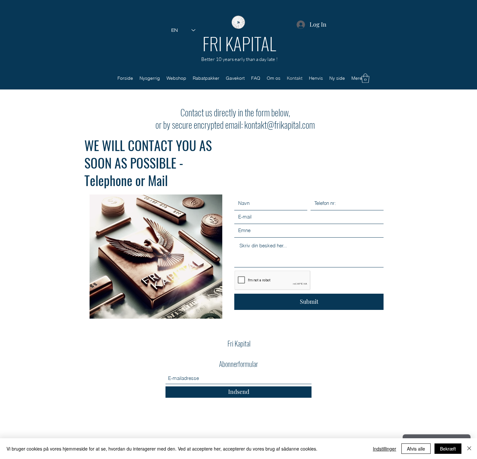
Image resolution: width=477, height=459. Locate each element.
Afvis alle (416, 448)
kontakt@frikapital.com (279, 124)
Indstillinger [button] (384, 448)
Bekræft (448, 448)
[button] (365, 78)
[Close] (469, 448)
